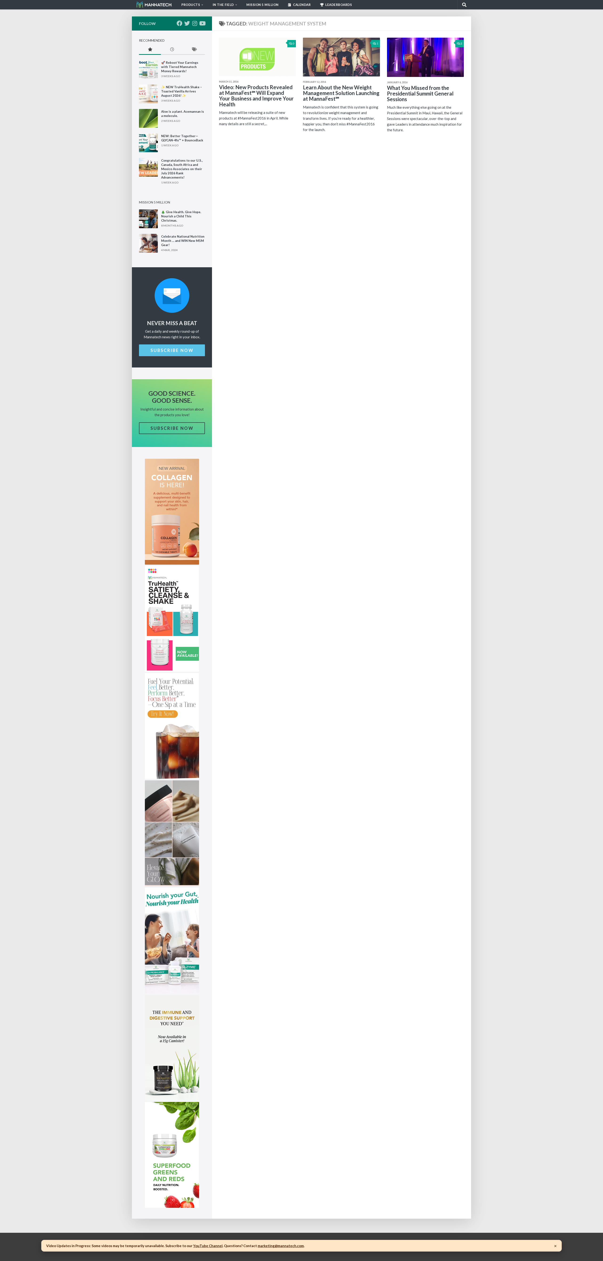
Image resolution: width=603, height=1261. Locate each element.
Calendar (301, 5)
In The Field (223, 5)
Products (190, 5)
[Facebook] (179, 23)
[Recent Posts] (172, 50)
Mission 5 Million (262, 5)
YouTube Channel (208, 1246)
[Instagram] (194, 23)
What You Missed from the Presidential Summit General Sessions (420, 93)
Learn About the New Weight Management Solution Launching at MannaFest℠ (341, 93)
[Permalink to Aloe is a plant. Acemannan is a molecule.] (148, 118)
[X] (187, 23)
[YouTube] (202, 23)
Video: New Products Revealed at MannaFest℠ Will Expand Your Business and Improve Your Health (256, 96)
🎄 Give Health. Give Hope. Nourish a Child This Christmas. (181, 216)
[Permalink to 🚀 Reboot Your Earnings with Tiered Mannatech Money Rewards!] (148, 69)
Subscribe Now (172, 350)
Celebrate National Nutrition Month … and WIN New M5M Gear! (182, 241)
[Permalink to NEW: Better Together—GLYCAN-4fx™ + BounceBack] (148, 142)
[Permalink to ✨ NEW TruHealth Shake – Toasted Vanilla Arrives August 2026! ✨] (148, 93)
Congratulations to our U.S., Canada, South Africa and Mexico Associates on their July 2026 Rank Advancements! (182, 169)
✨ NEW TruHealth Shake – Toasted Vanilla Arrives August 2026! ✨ (181, 91)
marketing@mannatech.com (281, 1246)
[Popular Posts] (150, 50)
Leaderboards (338, 5)
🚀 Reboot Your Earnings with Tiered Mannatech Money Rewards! (179, 67)
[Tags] (194, 50)
